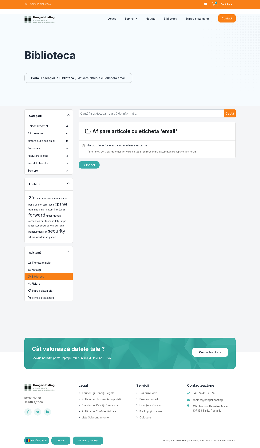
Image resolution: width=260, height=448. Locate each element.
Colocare (145, 417)
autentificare (44, 198)
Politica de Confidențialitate (99, 411)
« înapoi (89, 165)
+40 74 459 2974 (203, 393)
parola (50, 225)
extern (49, 209)
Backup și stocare (151, 411)
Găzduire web (148, 393)
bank (31, 204)
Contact (227, 18)
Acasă (112, 18)
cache (38, 204)
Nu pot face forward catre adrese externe (142, 148)
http (57, 221)
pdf (57, 225)
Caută (230, 113)
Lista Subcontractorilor (96, 417)
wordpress (42, 237)
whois (31, 237)
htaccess (49, 221)
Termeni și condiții (88, 440)
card (45, 204)
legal (31, 225)
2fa (32, 198)
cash (51, 204)
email (42, 209)
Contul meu (227, 4)
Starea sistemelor (197, 18)
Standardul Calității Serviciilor (100, 405)
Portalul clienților (43, 78)
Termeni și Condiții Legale (98, 393)
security (56, 231)
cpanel (61, 204)
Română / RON (38, 440)
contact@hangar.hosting (207, 399)
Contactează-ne (210, 352)
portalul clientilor (37, 231)
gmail (49, 215)
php (62, 225)
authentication (59, 198)
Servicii (130, 18)
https (63, 221)
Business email (149, 399)
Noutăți (151, 18)
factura (59, 209)
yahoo (52, 237)
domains (33, 209)
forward (36, 215)
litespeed (40, 225)
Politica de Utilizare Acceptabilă (101, 399)
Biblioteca (170, 18)
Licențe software (150, 405)
